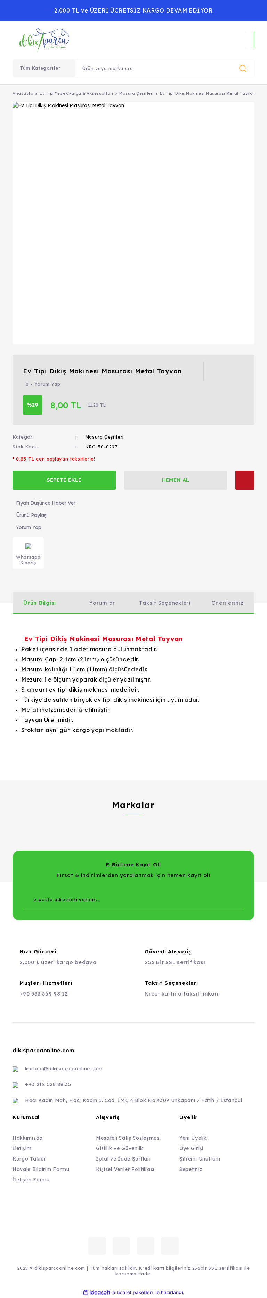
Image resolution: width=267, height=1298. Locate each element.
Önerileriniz (227, 602)
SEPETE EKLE (64, 480)
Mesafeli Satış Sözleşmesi (128, 1138)
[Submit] (225, 899)
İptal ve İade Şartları (123, 1159)
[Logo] (84, 40)
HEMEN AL (175, 480)
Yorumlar (102, 602)
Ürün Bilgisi (39, 602)
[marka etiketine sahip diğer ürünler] (230, 371)
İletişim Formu (31, 1180)
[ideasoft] (97, 1292)
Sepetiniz (190, 1169)
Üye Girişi (191, 1148)
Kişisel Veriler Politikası (125, 1169)
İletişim (22, 1148)
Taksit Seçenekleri (165, 602)
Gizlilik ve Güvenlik (119, 1148)
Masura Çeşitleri (104, 437)
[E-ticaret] (132, 1292)
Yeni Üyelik (193, 1138)
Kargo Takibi (29, 1159)
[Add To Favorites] (244, 480)
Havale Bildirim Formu (41, 1169)
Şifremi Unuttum (199, 1159)
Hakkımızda (28, 1138)
